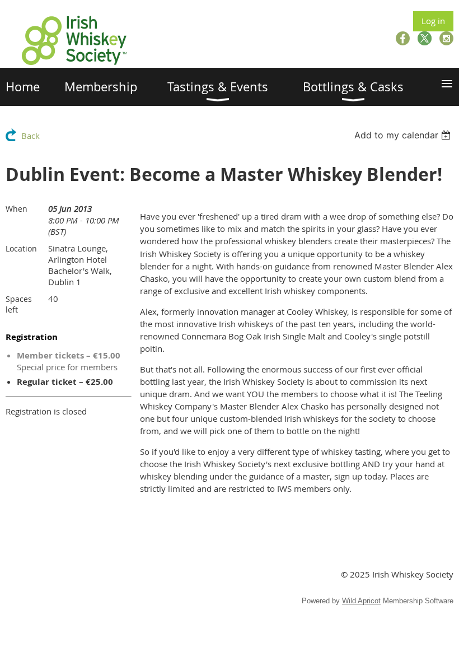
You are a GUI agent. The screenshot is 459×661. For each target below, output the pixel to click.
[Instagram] (446, 38)
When (16, 208)
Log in (433, 20)
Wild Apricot (361, 601)
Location (21, 248)
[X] (425, 38)
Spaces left (19, 304)
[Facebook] (403, 38)
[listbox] (403, 135)
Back (30, 135)
